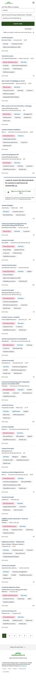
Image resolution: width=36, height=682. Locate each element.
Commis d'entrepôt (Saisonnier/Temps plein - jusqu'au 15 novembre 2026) (16, 383)
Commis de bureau (7, 405)
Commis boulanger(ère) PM (10, 154)
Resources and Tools (16, 647)
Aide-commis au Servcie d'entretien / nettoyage (16, 106)
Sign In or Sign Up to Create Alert (21, 192)
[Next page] (31, 636)
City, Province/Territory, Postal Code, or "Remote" (16, 15)
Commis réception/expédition (11, 130)
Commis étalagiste (7, 205)
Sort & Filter (28, 29)
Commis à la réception (9, 565)
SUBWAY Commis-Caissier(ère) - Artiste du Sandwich (15, 519)
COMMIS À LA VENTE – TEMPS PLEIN (13, 542)
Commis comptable (8, 427)
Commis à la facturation (9, 265)
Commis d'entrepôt (8, 240)
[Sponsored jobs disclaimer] (33, 32)
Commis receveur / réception (11, 317)
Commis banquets (7, 38)
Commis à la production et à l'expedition (14, 339)
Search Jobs (18, 24)
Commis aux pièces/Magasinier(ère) (13, 472)
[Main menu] (33, 3)
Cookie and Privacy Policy (25, 199)
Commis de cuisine (7, 56)
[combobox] (18, 10)
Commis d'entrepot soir (9, 611)
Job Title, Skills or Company (10, 7)
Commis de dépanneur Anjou (11, 587)
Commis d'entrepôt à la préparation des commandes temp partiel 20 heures (14, 224)
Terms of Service (22, 666)
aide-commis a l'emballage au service (13, 81)
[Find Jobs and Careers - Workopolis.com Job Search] (8, 2)
